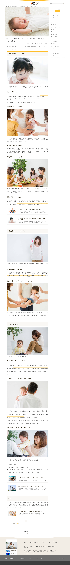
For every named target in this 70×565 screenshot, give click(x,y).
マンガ (54, 29)
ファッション (55, 24)
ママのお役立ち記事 (56, 27)
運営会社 (6, 558)
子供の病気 (55, 39)
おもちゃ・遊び (55, 15)
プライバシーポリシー (31, 558)
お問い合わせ (12, 558)
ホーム (6, 6)
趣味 (54, 55)
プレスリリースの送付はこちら (21, 558)
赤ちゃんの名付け (56, 50)
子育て (9, 6)
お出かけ (54, 19)
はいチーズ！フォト (39, 558)
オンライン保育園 (56, 17)
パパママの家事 (55, 22)
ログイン (57, 11)
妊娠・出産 (55, 34)
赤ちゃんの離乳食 (56, 53)
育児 (14, 523)
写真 (54, 31)
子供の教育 (55, 36)
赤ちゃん (19, 523)
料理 (54, 48)
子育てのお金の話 (56, 46)
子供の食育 (55, 41)
